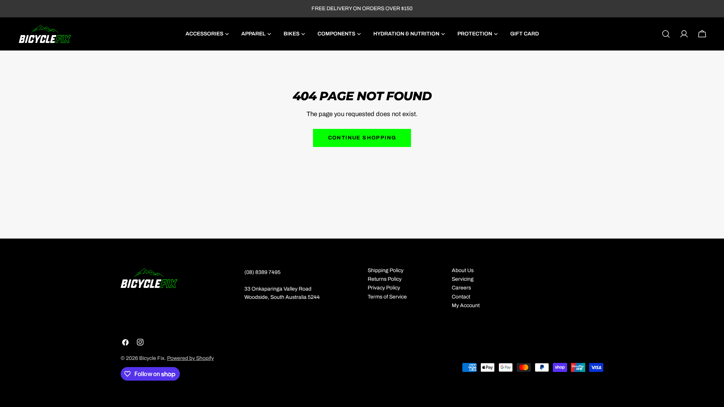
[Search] (665, 33)
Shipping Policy (385, 270)
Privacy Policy (384, 288)
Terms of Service (387, 297)
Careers (461, 288)
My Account (466, 305)
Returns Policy (385, 279)
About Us (463, 270)
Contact (461, 297)
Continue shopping (362, 138)
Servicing (463, 279)
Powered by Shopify (190, 358)
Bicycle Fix (151, 358)
